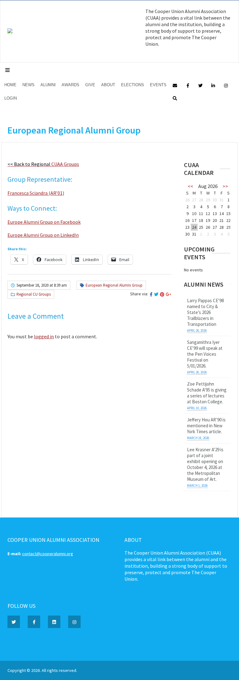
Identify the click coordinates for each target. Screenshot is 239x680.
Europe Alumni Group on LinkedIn (43, 235)
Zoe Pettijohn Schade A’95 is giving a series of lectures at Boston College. (207, 393)
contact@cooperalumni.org (47, 553)
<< (190, 186)
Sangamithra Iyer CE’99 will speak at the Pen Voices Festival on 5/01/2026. (205, 354)
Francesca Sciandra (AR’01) (35, 193)
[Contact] (175, 85)
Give (90, 84)
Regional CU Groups (33, 294)
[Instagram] (226, 85)
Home (10, 84)
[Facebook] (187, 85)
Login (10, 98)
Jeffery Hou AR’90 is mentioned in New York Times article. (206, 425)
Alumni (48, 84)
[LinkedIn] (213, 85)
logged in (44, 336)
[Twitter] (200, 85)
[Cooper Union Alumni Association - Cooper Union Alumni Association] (9, 32)
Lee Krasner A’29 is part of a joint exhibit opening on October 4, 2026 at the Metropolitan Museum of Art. (205, 464)
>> (225, 186)
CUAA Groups (43, 164)
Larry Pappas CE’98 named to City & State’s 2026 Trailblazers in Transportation (205, 312)
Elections (132, 84)
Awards (70, 84)
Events (158, 84)
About (108, 84)
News (28, 84)
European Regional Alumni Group (114, 285)
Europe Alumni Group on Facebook (44, 222)
